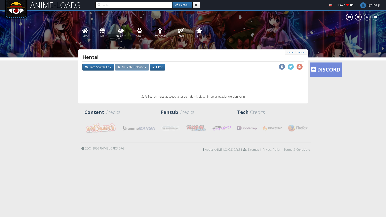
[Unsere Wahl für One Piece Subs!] (170, 128)
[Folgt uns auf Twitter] (358, 17)
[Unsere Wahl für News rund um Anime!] (139, 128)
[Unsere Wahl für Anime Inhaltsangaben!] (100, 128)
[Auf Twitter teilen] (291, 67)
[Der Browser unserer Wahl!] (298, 128)
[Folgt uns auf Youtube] (376, 17)
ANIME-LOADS (55, 5)
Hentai (301, 52)
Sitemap (253, 149)
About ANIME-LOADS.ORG (222, 149)
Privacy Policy (271, 149)
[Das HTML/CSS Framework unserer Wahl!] (247, 128)
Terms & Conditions (297, 149)
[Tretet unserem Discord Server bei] (367, 17)
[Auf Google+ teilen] (300, 67)
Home (290, 52)
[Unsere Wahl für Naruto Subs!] (196, 128)
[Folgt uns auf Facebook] (349, 17)
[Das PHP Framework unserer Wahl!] (272, 128)
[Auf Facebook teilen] (282, 67)
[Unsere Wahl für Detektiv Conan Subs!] (221, 128)
